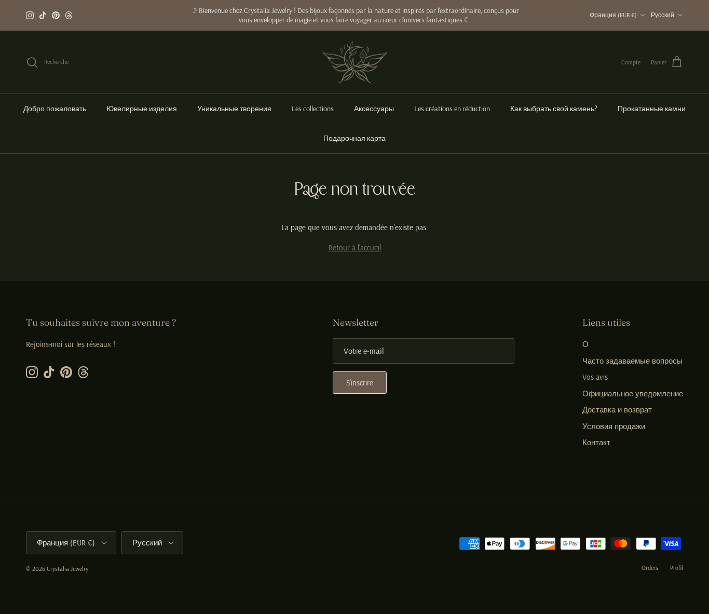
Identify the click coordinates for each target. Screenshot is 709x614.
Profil (676, 567)
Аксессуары (374, 108)
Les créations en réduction (452, 108)
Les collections (313, 108)
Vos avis (595, 377)
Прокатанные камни (652, 108)
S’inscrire (359, 383)
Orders (650, 567)
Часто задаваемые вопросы (632, 361)
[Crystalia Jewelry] (354, 62)
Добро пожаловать (54, 108)
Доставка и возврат (617, 410)
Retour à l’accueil (355, 247)
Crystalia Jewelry (67, 568)
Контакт (596, 442)
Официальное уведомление (632, 393)
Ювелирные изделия (141, 108)
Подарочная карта (354, 138)
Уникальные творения (234, 108)
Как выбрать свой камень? (553, 108)
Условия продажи (613, 426)
